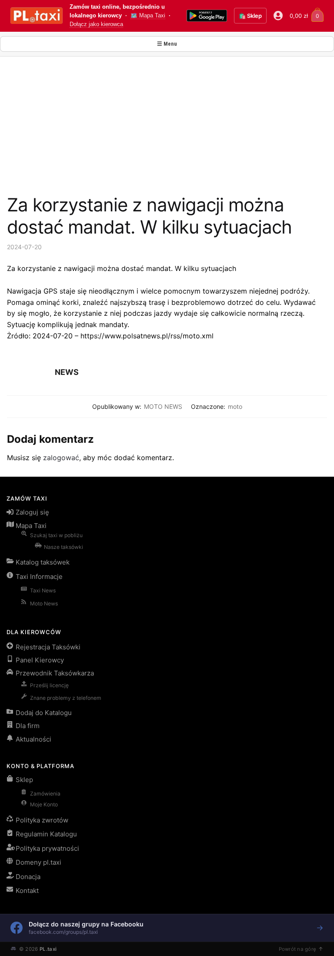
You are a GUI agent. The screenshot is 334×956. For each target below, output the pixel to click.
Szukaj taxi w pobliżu (56, 535)
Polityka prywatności (47, 848)
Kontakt (27, 890)
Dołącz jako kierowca (96, 24)
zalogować (61, 457)
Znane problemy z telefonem (65, 698)
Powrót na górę (297, 949)
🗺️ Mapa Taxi (147, 16)
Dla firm (28, 726)
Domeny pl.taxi (38, 862)
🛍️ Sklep (250, 15)
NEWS (67, 372)
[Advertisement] (167, 129)
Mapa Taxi (31, 525)
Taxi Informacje (39, 576)
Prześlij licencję (49, 685)
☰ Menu (167, 43)
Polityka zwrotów (42, 820)
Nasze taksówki (63, 547)
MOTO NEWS (163, 406)
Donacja (28, 876)
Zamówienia (45, 793)
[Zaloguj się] (278, 15)
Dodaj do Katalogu (44, 713)
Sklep (24, 779)
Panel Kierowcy (40, 660)
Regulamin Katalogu (46, 834)
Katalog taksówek (43, 562)
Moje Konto (44, 804)
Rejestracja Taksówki (48, 647)
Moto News (44, 603)
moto (235, 406)
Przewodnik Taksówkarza (55, 673)
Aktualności (33, 739)
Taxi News (43, 590)
